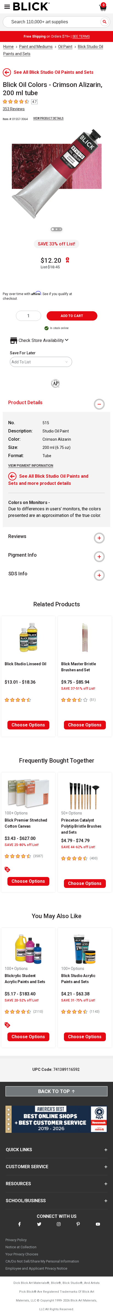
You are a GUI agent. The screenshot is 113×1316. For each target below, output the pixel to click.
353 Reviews (14, 109)
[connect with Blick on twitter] (39, 1227)
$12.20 (51, 260)
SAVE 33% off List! (56, 244)
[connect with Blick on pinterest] (78, 1227)
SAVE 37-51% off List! (78, 688)
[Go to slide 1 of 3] (53, 229)
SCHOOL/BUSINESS (26, 1200)
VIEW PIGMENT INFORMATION (30, 466)
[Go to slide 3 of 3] (60, 229)
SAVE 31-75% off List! (78, 1000)
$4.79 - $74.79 (75, 840)
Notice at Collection (20, 1247)
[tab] (56, 402)
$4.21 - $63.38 (75, 994)
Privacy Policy (16, 1240)
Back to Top (54, 1091)
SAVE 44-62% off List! (78, 847)
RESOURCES (18, 1183)
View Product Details (48, 118)
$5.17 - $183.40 (20, 994)
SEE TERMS (81, 36)
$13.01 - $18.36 (20, 682)
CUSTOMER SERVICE (27, 1166)
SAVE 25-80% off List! (22, 845)
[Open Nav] (7, 7)
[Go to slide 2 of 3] (56, 229)
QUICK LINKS (19, 1149)
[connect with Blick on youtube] (97, 1227)
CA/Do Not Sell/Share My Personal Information (42, 1261)
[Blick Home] (31, 7)
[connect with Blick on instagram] (58, 1227)
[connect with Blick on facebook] (19, 1227)
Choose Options (28, 725)
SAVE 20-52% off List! (22, 1000)
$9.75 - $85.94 (75, 682)
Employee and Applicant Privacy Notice (36, 1268)
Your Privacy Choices (21, 1254)
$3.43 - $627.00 (20, 838)
